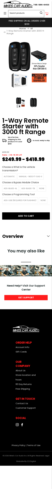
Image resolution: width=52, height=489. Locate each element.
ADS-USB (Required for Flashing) (20, 200)
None (41, 188)
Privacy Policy (18, 445)
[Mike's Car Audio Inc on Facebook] (22, 425)
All (31, 28)
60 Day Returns (24, 384)
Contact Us (22, 403)
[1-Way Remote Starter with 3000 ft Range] (26, 64)
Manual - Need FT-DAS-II (30, 176)
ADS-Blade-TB (28, 188)
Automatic (9, 176)
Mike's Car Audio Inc (18, 456)
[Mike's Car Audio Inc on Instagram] (17, 425)
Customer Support (26, 407)
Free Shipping (23, 388)
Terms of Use (33, 445)
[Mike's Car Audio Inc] (18, 5)
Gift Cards (21, 351)
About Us (20, 370)
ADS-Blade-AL (10, 188)
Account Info (22, 347)
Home (22, 28)
